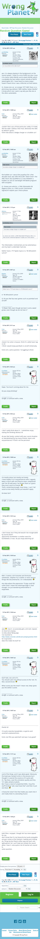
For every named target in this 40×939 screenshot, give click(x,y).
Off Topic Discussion (15, 28)
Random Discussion (27, 28)
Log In (30, 894)
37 (10, 42)
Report (34, 102)
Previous (28, 40)
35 (6, 42)
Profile (5, 102)
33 (2, 42)
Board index (5, 28)
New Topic (27, 34)
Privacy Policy (12, 930)
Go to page (22, 40)
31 (34, 40)
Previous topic (27, 44)
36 (8, 42)
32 (36, 40)
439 (14, 42)
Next (17, 42)
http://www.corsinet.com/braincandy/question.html (19, 637)
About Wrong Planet (25, 930)
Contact (4, 930)
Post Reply (14, 34)
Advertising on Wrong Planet (22, 932)
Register (9, 894)
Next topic (35, 44)
